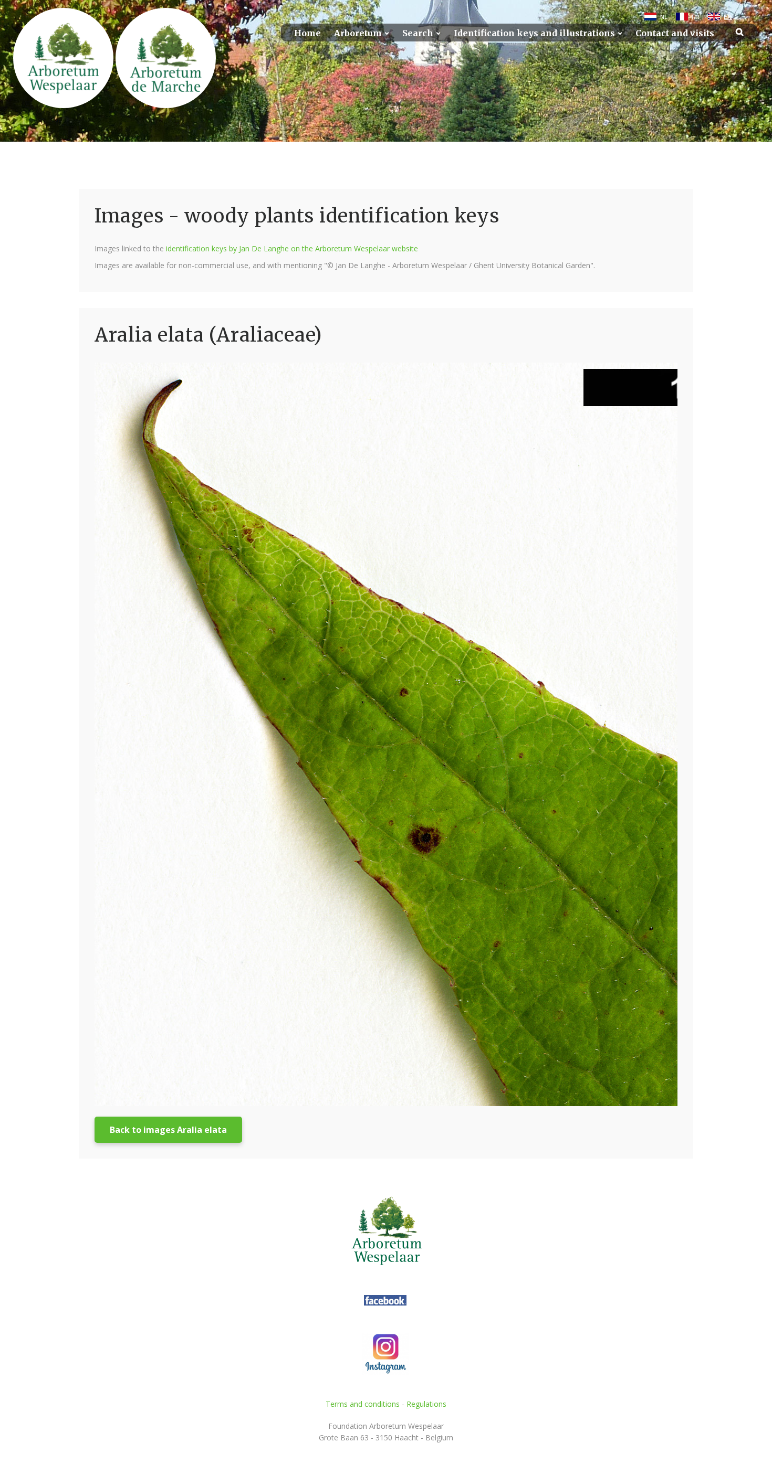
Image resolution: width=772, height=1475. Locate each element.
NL (663, 17)
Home (307, 33)
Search (417, 33)
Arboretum (358, 33)
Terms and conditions (363, 1404)
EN (728, 17)
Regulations (426, 1404)
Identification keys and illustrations (534, 33)
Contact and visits (674, 33)
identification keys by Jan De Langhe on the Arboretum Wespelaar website (292, 248)
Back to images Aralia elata (168, 1130)
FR (696, 17)
